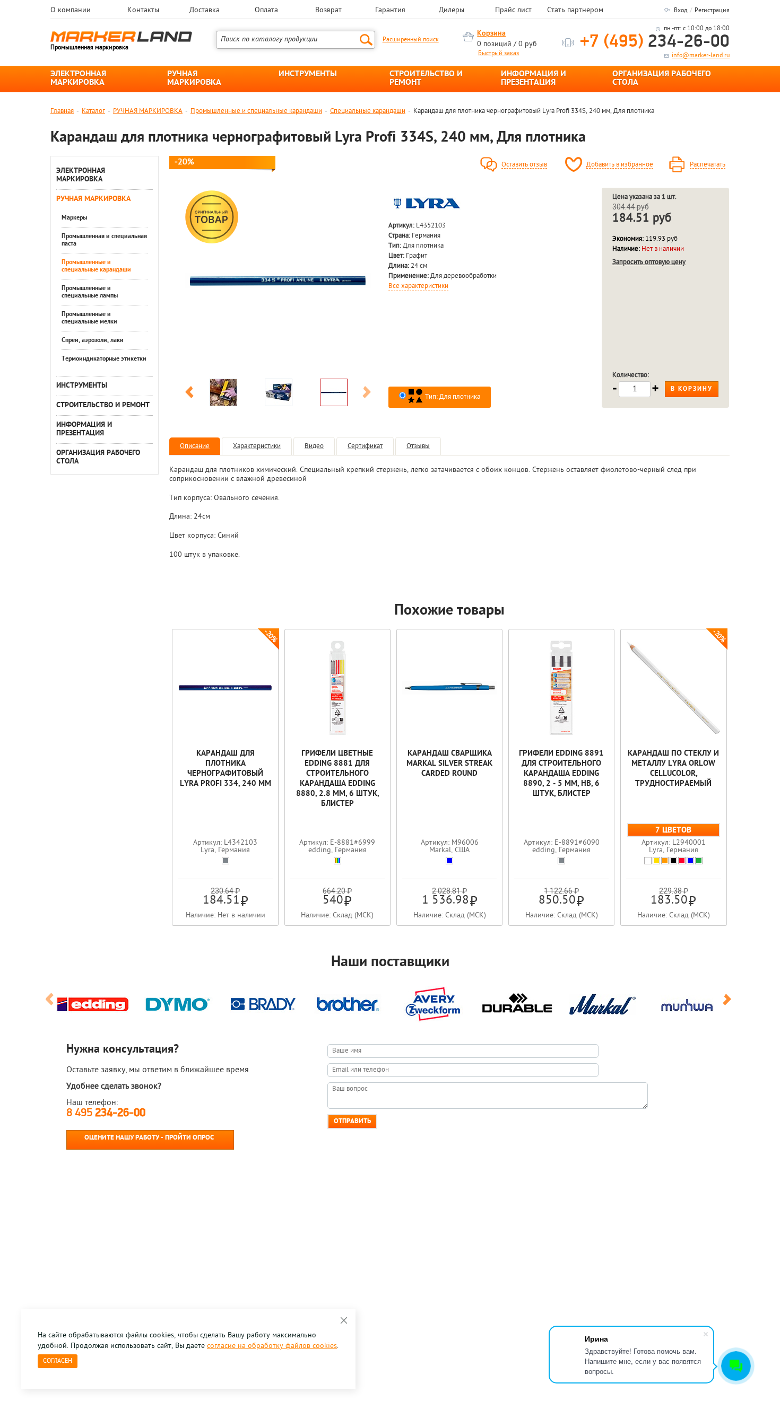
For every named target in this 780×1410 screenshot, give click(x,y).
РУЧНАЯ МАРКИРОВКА (194, 78)
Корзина (491, 34)
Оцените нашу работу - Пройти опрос (149, 1137)
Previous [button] (189, 394)
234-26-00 (655, 42)
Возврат (328, 10)
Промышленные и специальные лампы (90, 292)
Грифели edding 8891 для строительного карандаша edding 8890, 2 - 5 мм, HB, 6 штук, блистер (561, 774)
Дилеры (451, 10)
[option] (278, 280)
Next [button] (366, 394)
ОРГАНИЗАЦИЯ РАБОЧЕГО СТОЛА (661, 78)
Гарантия (390, 10)
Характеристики (257, 446)
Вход (680, 10)
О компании (70, 10)
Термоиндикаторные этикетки (104, 359)
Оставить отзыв (524, 165)
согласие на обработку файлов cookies (272, 1346)
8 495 (105, 1113)
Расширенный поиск (411, 40)
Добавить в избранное (619, 165)
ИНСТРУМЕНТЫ (308, 74)
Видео (314, 446)
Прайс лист (513, 10)
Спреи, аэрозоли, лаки (93, 340)
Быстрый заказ (498, 53)
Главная (62, 111)
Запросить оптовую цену (649, 262)
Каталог (93, 111)
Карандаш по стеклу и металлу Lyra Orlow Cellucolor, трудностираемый (673, 769)
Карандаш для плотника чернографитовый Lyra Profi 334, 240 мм (225, 769)
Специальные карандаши (367, 111)
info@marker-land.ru (701, 55)
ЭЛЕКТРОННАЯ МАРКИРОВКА (78, 78)
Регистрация (712, 10)
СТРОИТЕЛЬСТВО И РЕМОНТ (426, 78)
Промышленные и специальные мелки (89, 318)
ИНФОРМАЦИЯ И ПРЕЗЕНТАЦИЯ (533, 78)
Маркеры (74, 218)
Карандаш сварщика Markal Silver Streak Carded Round (449, 764)
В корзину (692, 389)
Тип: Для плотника (451, 396)
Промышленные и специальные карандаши (256, 111)
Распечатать (707, 165)
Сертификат (365, 446)
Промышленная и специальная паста (104, 240)
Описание (195, 446)
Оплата (266, 10)
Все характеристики (418, 286)
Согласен (57, 1361)
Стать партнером (575, 10)
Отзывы (418, 446)
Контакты (143, 10)
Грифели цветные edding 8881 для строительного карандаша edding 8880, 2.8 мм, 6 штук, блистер (337, 779)
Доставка (204, 10)
